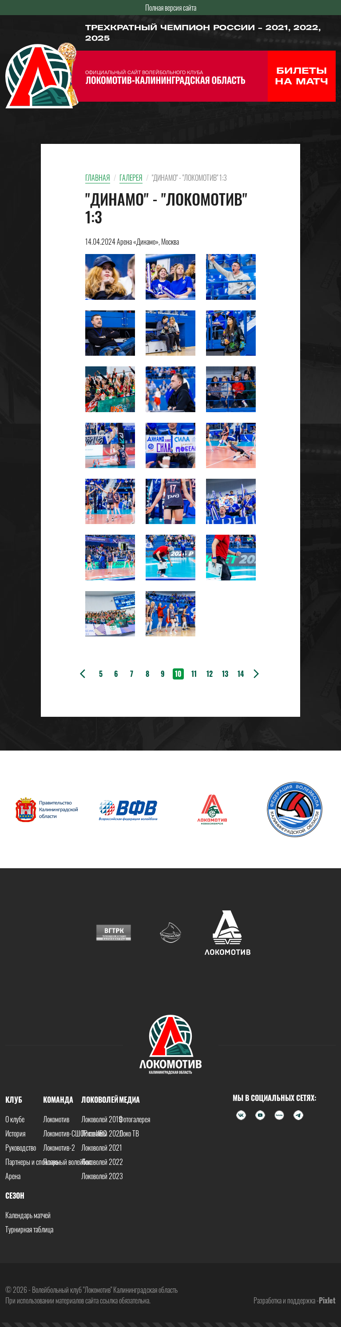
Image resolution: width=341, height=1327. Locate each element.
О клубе (14, 1119)
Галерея (131, 177)
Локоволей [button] (99, 1099)
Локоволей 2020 (102, 1133)
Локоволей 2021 (101, 1147)
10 (178, 673)
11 (194, 673)
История (15, 1133)
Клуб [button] (13, 1099)
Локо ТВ (129, 1133)
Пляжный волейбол (67, 1161)
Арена (12, 1176)
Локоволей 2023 (102, 1176)
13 (225, 673)
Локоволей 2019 (101, 1119)
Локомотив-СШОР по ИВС (75, 1133)
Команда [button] (58, 1099)
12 (209, 673)
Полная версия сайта (170, 7)
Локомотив (56, 1119)
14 (241, 673)
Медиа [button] (129, 1099)
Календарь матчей (28, 1215)
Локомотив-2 (59, 1147)
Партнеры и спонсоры (32, 1161)
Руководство (20, 1147)
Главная (97, 177)
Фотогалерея (134, 1119)
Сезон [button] (14, 1195)
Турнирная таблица (29, 1229)
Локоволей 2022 (102, 1161)
